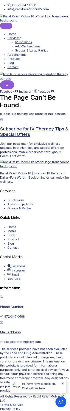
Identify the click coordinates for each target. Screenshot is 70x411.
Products (13, 59)
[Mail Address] (1, 322)
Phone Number (12, 307)
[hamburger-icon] (6, 26)
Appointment (16, 55)
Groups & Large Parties (31, 50)
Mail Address (10, 332)
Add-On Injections (27, 46)
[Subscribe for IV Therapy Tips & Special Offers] (1, 120)
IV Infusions (23, 42)
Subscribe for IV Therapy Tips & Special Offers (34, 131)
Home (11, 34)
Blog (10, 63)
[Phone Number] (1, 297)
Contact (12, 67)
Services (13, 38)
